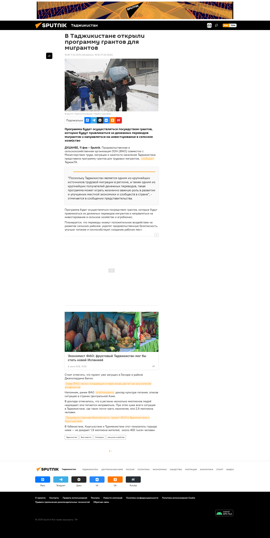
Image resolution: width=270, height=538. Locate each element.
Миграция (99, 437)
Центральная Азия (112, 469)
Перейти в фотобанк (102, 114)
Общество (176, 469)
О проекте (40, 497)
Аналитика (206, 469)
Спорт (219, 469)
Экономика (160, 469)
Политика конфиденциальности (142, 497)
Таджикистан (71, 437)
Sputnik (70, 114)
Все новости (86, 437)
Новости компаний (112, 497)
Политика (144, 469)
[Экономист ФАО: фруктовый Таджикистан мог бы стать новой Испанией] (111, 332)
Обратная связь (101, 502)
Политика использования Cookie (178, 497)
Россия (130, 469)
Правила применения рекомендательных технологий (62, 502)
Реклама (95, 497)
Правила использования (75, 497)
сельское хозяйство (116, 437)
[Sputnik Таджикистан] (52, 29)
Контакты (54, 497)
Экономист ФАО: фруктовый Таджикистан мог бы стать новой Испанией (107, 358)
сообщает (147, 158)
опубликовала (105, 392)
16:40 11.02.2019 (73, 54)
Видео (230, 469)
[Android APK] (224, 513)
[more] (153, 366)
